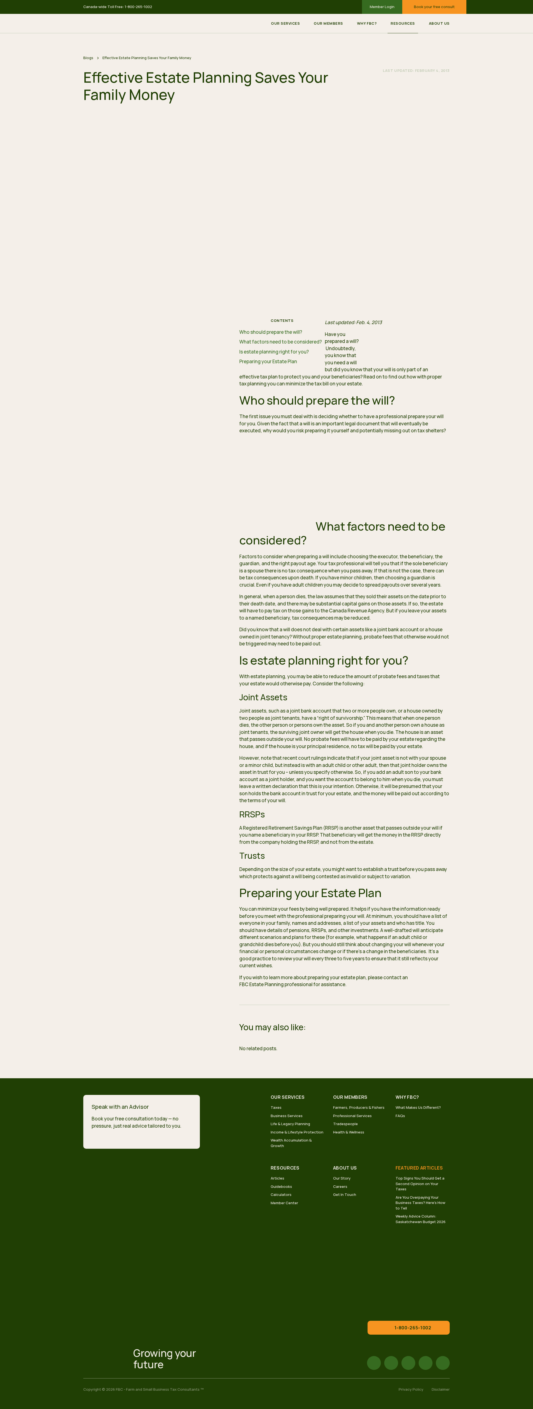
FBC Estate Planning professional (276, 984)
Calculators (281, 1194)
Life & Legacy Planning (290, 1123)
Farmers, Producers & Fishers (358, 1107)
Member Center (284, 1202)
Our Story (342, 1178)
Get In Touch (344, 1194)
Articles (277, 1178)
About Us (439, 23)
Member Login (382, 6)
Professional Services (352, 1115)
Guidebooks (281, 1186)
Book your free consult (434, 6)
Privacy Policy (411, 1389)
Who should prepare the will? (270, 332)
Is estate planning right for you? (274, 352)
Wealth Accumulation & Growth (291, 1143)
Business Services (287, 1115)
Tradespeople (345, 1123)
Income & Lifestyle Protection (297, 1132)
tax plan (269, 376)
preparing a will (312, 556)
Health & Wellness (348, 1132)
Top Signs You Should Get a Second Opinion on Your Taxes (420, 1183)
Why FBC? (367, 23)
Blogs (88, 57)
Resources (403, 23)
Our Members (328, 23)
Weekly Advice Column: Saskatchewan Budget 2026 (421, 1219)
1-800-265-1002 (138, 6)
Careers (340, 1186)
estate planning (267, 676)
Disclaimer (441, 1389)
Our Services (285, 23)
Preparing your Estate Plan (268, 361)
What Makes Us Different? (418, 1107)
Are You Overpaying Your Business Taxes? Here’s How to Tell (420, 1203)
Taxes (276, 1107)
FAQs (400, 1115)
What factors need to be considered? (280, 342)
